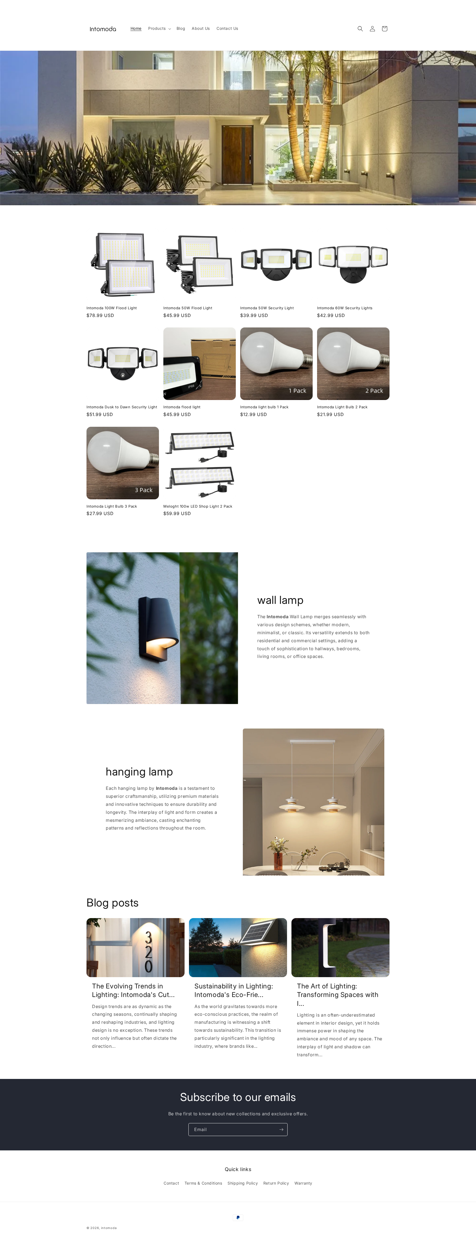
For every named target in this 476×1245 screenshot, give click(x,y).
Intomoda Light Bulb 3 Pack (111, 506)
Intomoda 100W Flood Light (111, 308)
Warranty (303, 1183)
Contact (171, 1183)
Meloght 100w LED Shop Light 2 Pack (197, 506)
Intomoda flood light (182, 407)
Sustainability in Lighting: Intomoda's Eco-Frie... (233, 990)
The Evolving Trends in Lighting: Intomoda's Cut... (133, 990)
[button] (159, 28)
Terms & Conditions (203, 1183)
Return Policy (276, 1183)
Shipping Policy (243, 1183)
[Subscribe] (281, 1129)
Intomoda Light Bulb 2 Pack (342, 407)
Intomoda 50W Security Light (267, 308)
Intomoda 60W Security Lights (345, 308)
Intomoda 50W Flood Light (187, 308)
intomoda (109, 1228)
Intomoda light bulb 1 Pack (264, 407)
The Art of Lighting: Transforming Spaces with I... (337, 994)
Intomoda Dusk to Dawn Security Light (121, 407)
